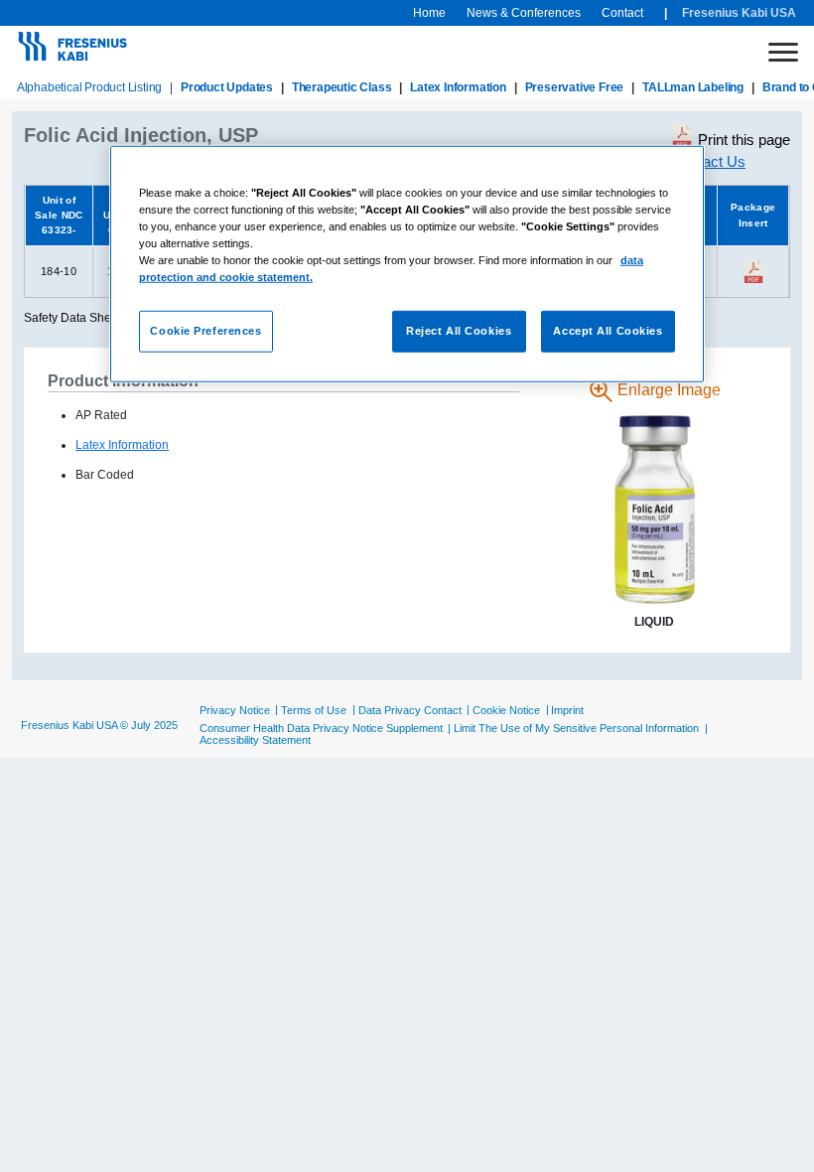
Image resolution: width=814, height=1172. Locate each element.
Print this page (744, 139)
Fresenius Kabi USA (739, 13)
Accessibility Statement (255, 740)
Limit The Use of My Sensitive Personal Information (576, 728)
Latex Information (458, 87)
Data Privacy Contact (410, 710)
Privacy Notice (235, 710)
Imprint (567, 710)
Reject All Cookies (458, 331)
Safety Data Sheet (72, 318)
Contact (622, 13)
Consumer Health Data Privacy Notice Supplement (321, 728)
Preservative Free (574, 87)
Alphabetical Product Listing (89, 87)
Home (429, 13)
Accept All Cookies (607, 331)
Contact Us (709, 161)
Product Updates (227, 87)
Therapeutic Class (342, 87)
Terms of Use (313, 710)
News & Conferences (524, 13)
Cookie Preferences (205, 331)
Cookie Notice (506, 710)
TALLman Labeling (693, 87)
